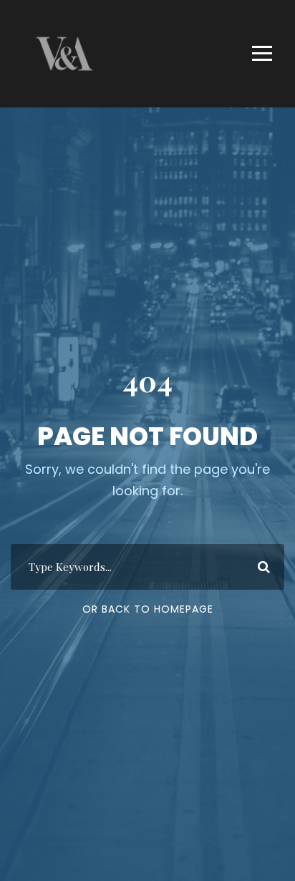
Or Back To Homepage (147, 609)
